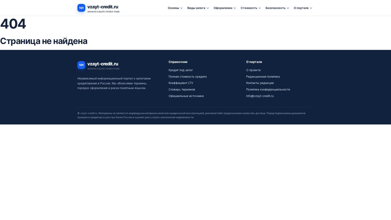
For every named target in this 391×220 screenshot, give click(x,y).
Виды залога (196, 8)
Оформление (223, 8)
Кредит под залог (181, 70)
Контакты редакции (260, 83)
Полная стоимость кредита (188, 76)
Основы (173, 8)
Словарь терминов (182, 89)
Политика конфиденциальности (268, 89)
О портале (301, 8)
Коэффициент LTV (181, 83)
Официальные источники (186, 96)
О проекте (253, 70)
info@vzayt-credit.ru (260, 96)
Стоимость (249, 8)
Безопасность (276, 8)
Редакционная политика (263, 76)
